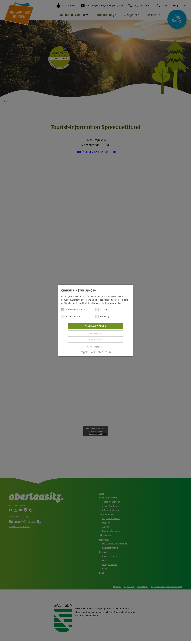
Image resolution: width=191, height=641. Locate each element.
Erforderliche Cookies (75, 309)
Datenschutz (103, 352)
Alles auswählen (95, 325)
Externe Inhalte (73, 316)
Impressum (87, 352)
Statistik (103, 309)
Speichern (95, 339)
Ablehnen (95, 333)
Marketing (104, 316)
